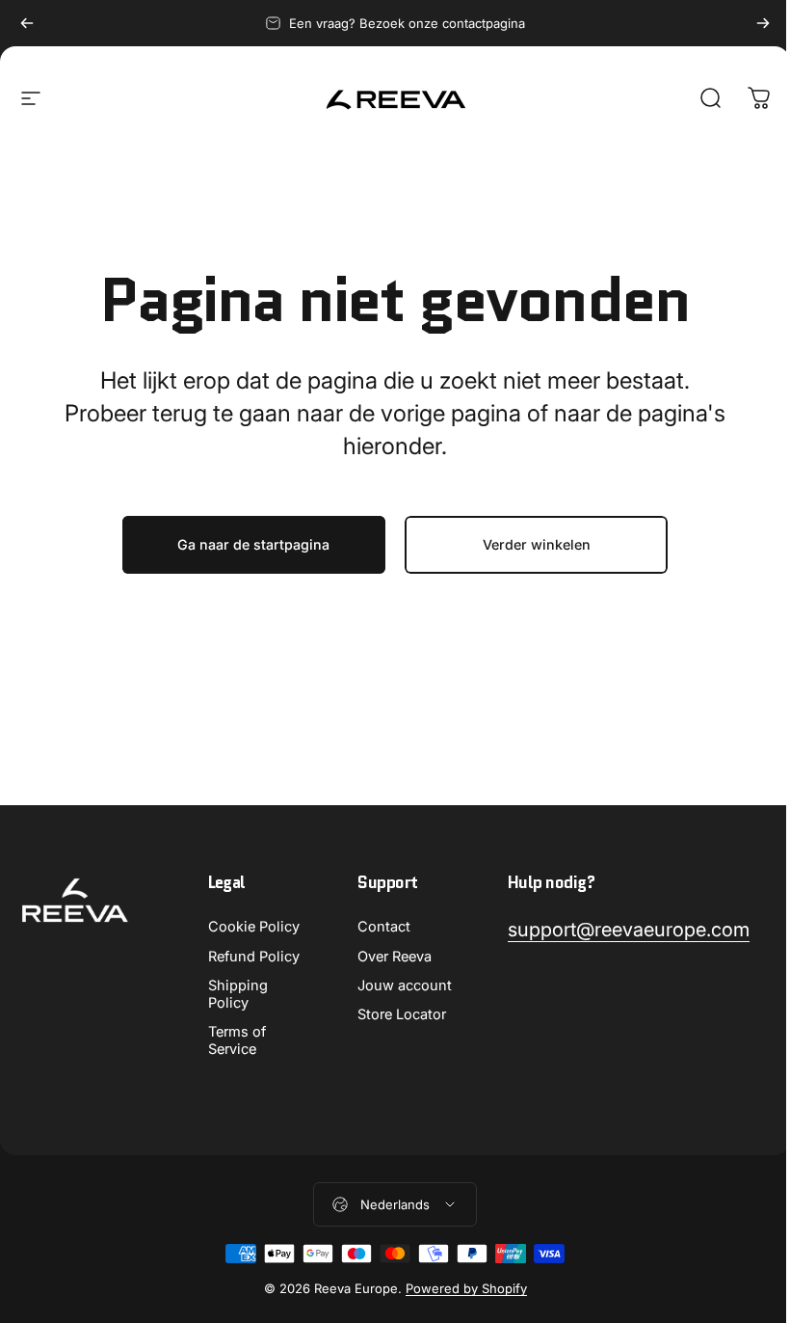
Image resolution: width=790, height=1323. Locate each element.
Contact (383, 926)
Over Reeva (394, 956)
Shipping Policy (238, 994)
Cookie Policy (254, 926)
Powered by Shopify (466, 1288)
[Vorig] (27, 23)
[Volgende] (763, 23)
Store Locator (401, 1014)
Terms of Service (237, 1040)
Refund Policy (254, 956)
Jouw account (404, 985)
